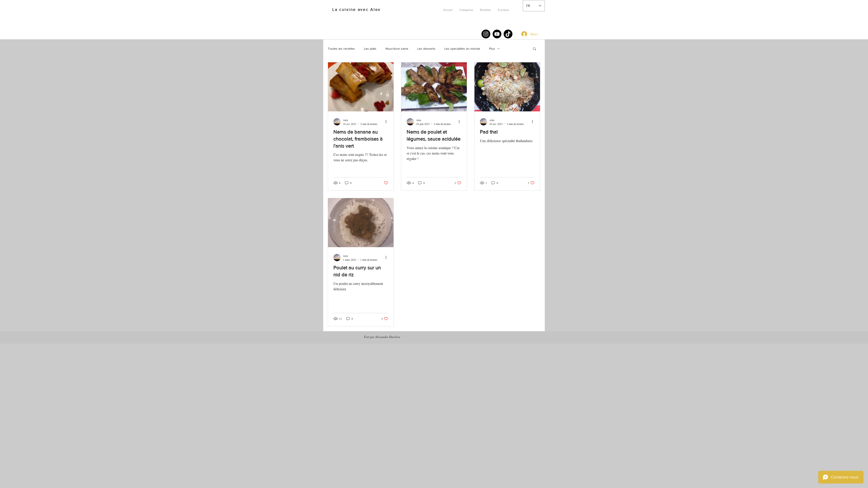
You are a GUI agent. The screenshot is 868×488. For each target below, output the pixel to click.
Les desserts (426, 48)
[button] (466, 10)
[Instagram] (485, 34)
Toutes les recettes (341, 48)
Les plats (370, 48)
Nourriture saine (396, 48)
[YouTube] (497, 34)
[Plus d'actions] (387, 121)
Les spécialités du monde (462, 48)
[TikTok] (508, 34)
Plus (492, 48)
